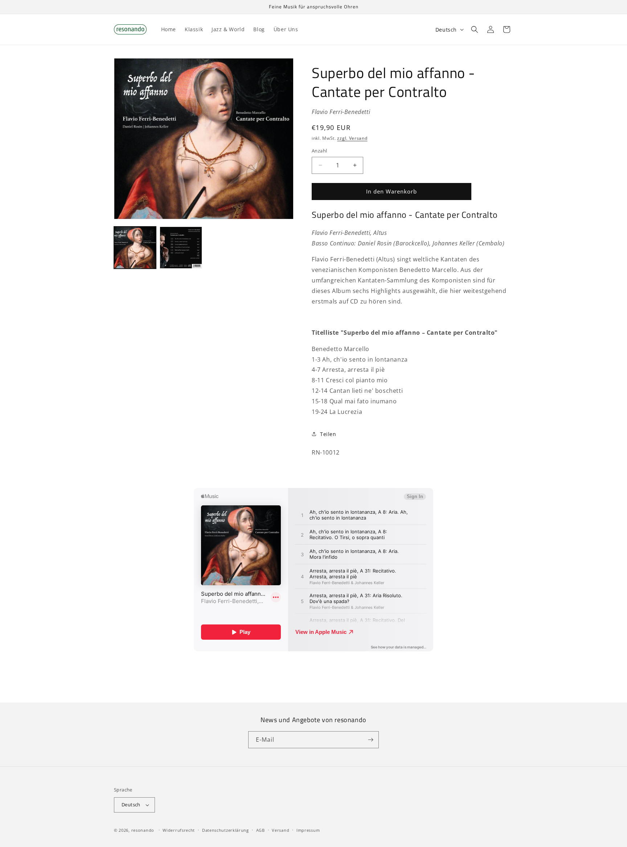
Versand (280, 830)
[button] (475, 29)
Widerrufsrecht (179, 830)
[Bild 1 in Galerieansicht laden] (135, 248)
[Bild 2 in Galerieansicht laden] (181, 248)
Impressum (308, 830)
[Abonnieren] (370, 739)
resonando (142, 830)
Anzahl (319, 150)
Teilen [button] (328, 434)
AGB (260, 830)
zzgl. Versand (352, 138)
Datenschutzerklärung (225, 830)
